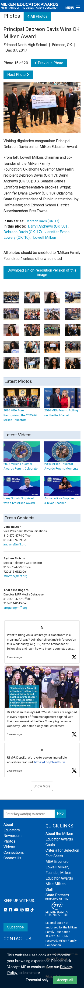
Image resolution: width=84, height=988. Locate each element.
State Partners (57, 895)
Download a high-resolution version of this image (42, 272)
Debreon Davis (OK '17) (42, 221)
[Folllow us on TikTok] (32, 910)
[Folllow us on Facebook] (11, 910)
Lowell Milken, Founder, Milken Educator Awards (59, 872)
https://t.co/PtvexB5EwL (50, 762)
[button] (42, 642)
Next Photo (17, 74)
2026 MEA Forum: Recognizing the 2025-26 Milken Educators (20, 415)
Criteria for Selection (62, 850)
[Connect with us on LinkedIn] (27, 910)
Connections (14, 852)
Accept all (65, 980)
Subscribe (15, 927)
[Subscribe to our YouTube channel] (17, 910)
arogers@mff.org (15, 607)
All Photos (39, 16)
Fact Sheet (54, 856)
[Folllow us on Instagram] (22, 910)
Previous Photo (50, 63)
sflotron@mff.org (15, 576)
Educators (12, 830)
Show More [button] (42, 786)
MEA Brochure (57, 861)
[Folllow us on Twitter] (6, 910)
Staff (50, 889)
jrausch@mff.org (15, 544)
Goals (50, 845)
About (8, 824)
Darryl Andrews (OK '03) (47, 226)
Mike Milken (56, 884)
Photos (9, 841)
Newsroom (12, 835)
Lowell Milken (44, 237)
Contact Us (12, 858)
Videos (9, 847)
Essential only (37, 980)
